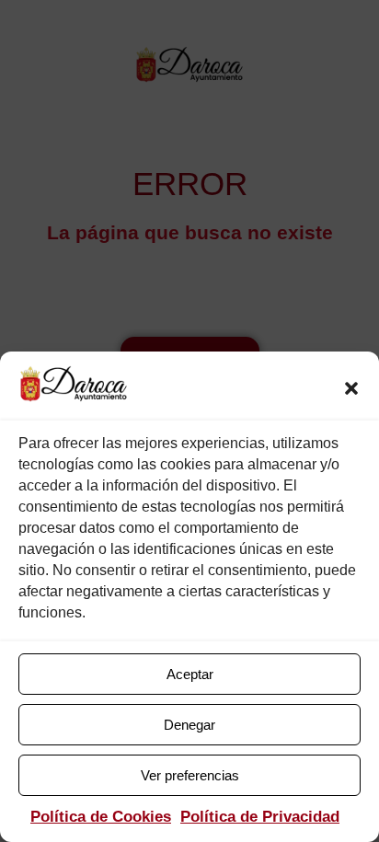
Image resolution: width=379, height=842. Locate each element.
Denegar (189, 724)
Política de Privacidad (259, 816)
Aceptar (190, 674)
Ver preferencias (190, 775)
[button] (351, 388)
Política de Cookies (100, 816)
